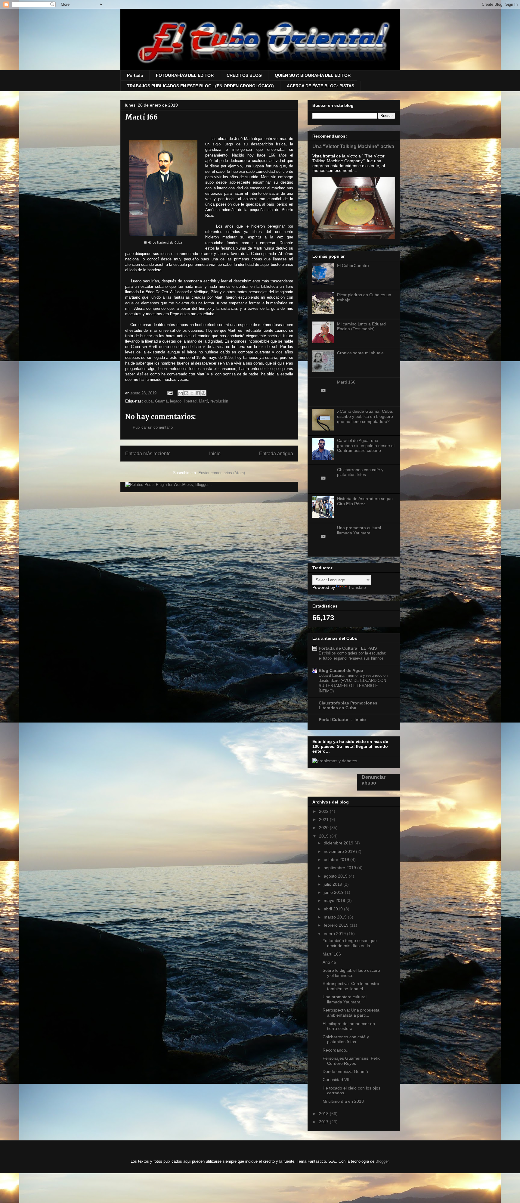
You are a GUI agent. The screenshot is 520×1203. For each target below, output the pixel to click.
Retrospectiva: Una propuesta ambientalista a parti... (351, 1013)
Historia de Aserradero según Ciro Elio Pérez (365, 501)
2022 (324, 811)
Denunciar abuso (373, 779)
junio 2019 (334, 892)
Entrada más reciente (148, 453)
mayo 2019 (335, 900)
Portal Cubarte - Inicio (342, 719)
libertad (190, 401)
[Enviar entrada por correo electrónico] (170, 393)
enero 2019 (335, 933)
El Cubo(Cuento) (353, 265)
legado (175, 401)
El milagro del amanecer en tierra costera (349, 1026)
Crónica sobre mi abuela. (361, 352)
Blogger (382, 1161)
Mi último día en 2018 (343, 1101)
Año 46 (329, 962)
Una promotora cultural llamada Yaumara (359, 530)
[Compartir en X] (192, 393)
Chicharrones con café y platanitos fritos (360, 472)
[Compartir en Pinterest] (203, 393)
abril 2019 (334, 908)
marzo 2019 (336, 917)
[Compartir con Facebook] (198, 393)
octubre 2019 (337, 859)
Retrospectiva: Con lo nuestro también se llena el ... (351, 986)
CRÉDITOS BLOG (244, 75)
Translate (357, 587)
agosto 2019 (336, 876)
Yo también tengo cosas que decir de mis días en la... (350, 943)
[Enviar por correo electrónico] (181, 393)
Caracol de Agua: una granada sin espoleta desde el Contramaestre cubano (366, 445)
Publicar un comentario (153, 427)
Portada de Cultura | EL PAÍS (348, 648)
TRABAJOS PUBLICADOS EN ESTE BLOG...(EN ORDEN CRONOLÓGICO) (200, 85)
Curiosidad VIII (337, 1079)
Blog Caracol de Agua (341, 670)
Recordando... (336, 1050)
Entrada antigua (276, 453)
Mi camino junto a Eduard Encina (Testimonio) (361, 326)
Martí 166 (346, 382)
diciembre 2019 (339, 843)
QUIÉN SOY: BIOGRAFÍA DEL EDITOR (313, 75)
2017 (324, 1121)
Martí (203, 401)
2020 (324, 827)
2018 (324, 1113)
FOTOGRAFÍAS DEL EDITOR (185, 75)
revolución (219, 401)
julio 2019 (333, 884)
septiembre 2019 (340, 867)
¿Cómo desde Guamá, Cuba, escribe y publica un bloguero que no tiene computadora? (365, 416)
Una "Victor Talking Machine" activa (353, 146)
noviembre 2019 (340, 851)
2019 (324, 836)
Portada (135, 75)
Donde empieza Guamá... (347, 1071)
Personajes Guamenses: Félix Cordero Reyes (351, 1061)
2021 (324, 819)
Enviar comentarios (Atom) (221, 473)
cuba (148, 401)
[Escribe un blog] (186, 393)
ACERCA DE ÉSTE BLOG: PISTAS (320, 85)
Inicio (215, 453)
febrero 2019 (337, 925)
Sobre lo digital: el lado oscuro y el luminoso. (351, 973)
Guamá (161, 401)
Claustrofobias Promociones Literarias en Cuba (348, 705)
